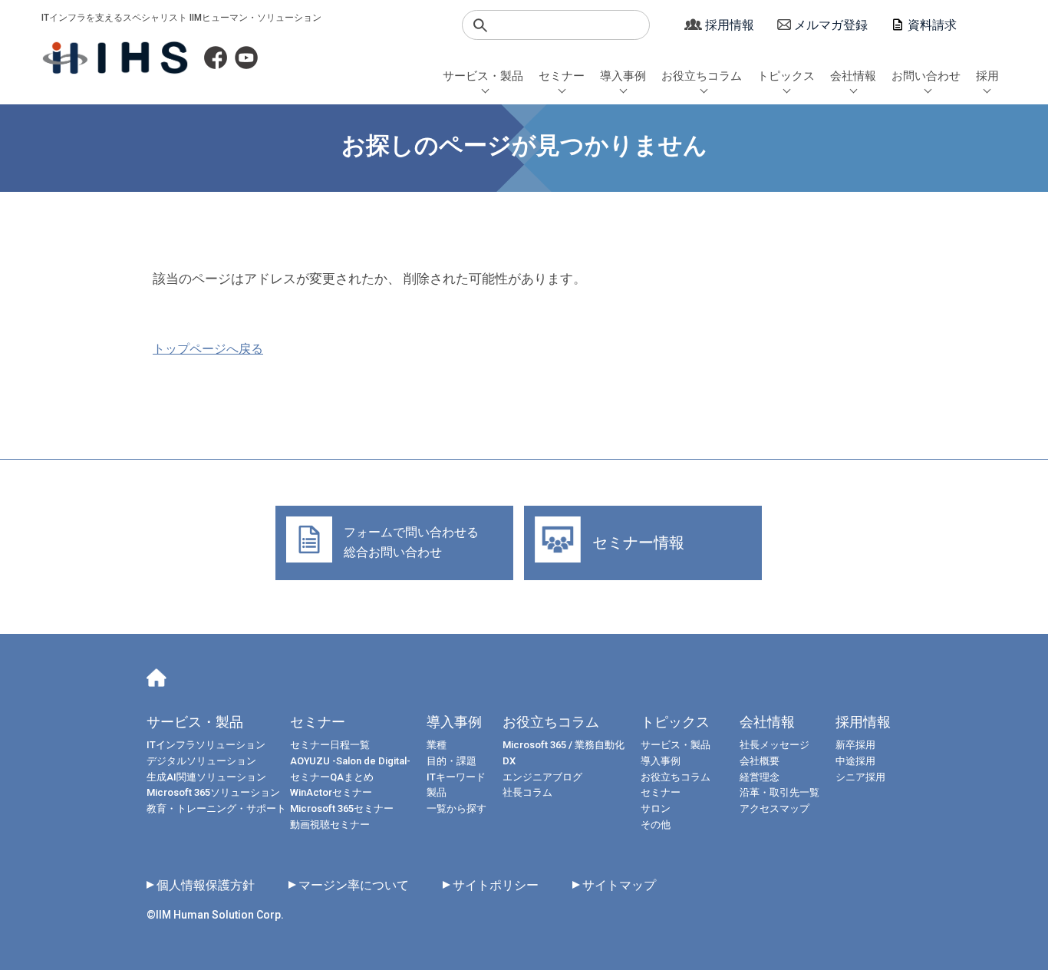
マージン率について (353, 885)
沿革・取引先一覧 (779, 792)
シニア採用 (860, 777)
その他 (656, 824)
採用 (987, 76)
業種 (437, 745)
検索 (480, 25)
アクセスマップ (774, 808)
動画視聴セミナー (330, 824)
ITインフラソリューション (206, 745)
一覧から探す (456, 808)
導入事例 (623, 76)
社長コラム (527, 792)
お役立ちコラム (701, 76)
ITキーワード (456, 777)
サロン (656, 808)
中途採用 (855, 761)
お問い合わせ (926, 76)
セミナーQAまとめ (332, 777)
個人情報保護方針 (206, 885)
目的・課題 (451, 761)
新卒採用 (855, 745)
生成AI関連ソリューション (206, 777)
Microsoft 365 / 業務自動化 (564, 745)
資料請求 (932, 25)
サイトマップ (619, 885)
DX (509, 761)
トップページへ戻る (208, 348)
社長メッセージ (774, 745)
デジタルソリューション (201, 761)
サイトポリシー (496, 885)
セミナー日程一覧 (330, 745)
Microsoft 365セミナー (342, 808)
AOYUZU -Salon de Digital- (350, 761)
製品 (437, 792)
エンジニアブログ (542, 777)
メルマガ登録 (831, 25)
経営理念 (759, 777)
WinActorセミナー (331, 792)
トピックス (786, 76)
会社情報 (853, 76)
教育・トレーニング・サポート (216, 808)
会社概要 (759, 761)
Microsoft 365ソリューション (213, 792)
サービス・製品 (483, 76)
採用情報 (729, 25)
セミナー (562, 76)
